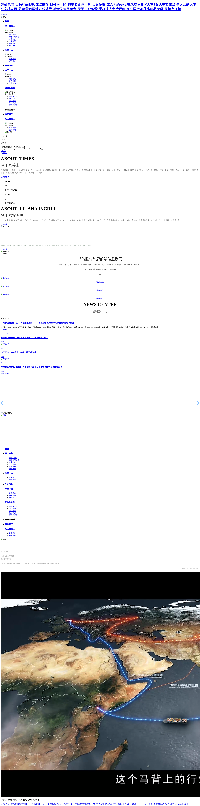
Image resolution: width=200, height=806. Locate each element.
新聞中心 (9, 50)
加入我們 (12, 128)
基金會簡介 (13, 96)
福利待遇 (12, 130)
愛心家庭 (12, 98)
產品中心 (9, 70)
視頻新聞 (12, 61)
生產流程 (9, 65)
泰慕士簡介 (13, 35)
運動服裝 (12, 79)
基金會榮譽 (13, 105)
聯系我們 (9, 114)
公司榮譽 (12, 41)
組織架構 (12, 45)
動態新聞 (12, 59)
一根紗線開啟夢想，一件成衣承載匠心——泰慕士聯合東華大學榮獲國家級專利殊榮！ (38, 323)
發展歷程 (12, 43)
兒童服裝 (12, 83)
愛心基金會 (10, 88)
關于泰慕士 (10, 26)
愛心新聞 (12, 101)
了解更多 (4, 329)
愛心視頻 (12, 103)
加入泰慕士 (10, 119)
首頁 (7, 21)
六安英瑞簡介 (14, 37)
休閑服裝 (12, 81)
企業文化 (12, 39)
